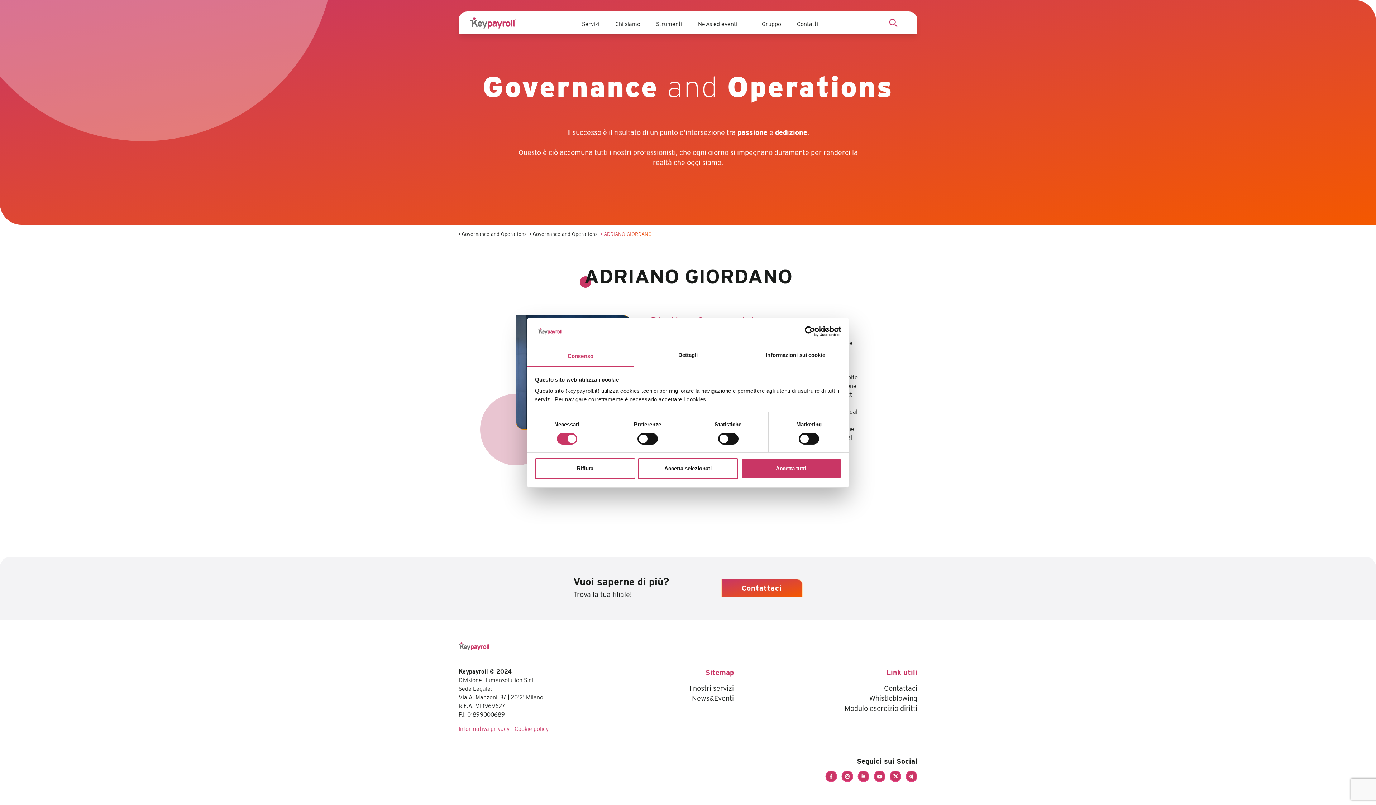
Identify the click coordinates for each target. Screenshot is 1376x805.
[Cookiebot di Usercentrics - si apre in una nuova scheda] (810, 331)
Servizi (590, 24)
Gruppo (771, 24)
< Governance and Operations (493, 234)
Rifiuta (585, 468)
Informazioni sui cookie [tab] (795, 355)
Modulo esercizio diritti (881, 708)
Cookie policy (532, 729)
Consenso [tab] (580, 356)
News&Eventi (713, 698)
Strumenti (669, 24)
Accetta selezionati (688, 468)
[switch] (647, 439)
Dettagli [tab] (688, 355)
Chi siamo (627, 24)
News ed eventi (717, 24)
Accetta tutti (791, 468)
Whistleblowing (893, 698)
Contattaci (762, 588)
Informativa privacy (484, 729)
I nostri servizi (711, 688)
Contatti (807, 24)
